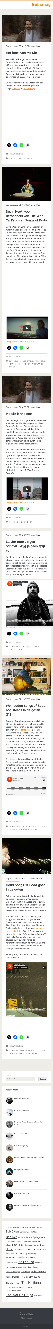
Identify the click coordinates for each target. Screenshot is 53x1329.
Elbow (8, 1245)
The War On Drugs (28, 829)
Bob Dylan (12, 1231)
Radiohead (32, 1267)
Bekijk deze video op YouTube (20, 341)
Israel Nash (19, 1249)
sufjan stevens (38, 1271)
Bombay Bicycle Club (28, 1232)
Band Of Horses (37, 1227)
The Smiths (20, 1288)
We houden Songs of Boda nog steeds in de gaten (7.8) (26, 676)
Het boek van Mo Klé (21, 53)
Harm (39, 878)
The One (16, 88)
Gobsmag (26, 1313)
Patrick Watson (21, 1267)
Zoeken (8, 1075)
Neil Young (26, 1262)
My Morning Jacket (11, 1262)
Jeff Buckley (21, 1253)
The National (31, 1283)
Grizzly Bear (41, 1245)
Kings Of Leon (11, 1257)
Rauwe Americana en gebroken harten (27, 1205)
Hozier (9, 1249)
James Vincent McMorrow (35, 1249)
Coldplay (19, 1241)
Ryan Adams (25, 1272)
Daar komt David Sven (22, 1193)
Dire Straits (32, 826)
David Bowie (36, 1241)
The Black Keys (30, 1276)
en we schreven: (22, 730)
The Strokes (28, 1288)
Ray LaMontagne (13, 1272)
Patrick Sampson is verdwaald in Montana (29, 1158)
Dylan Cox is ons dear (22, 1110)
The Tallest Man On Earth (13, 1290)
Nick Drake (10, 1267)
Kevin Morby (32, 1254)
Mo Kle (12, 158)
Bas (38, 46)
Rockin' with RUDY (20, 1134)
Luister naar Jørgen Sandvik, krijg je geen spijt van (25, 546)
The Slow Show (10, 1288)
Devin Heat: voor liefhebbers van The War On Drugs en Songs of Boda (26, 216)
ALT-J (7, 1227)
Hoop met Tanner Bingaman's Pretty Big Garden (28, 1123)
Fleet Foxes (18, 1245)
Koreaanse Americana (22, 1098)
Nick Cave (38, 1262)
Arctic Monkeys (25, 1227)
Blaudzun (14, 361)
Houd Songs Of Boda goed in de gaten (26, 856)
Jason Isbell (10, 1254)
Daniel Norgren (17, 647)
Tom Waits (38, 1295)
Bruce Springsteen (29, 361)
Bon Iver (11, 1237)
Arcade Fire (14, 1227)
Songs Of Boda (24, 158)
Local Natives (23, 1257)
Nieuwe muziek (16, 154)
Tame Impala (12, 1277)
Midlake (32, 1257)
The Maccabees (13, 1283)
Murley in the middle (21, 1169)
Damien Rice (27, 1241)
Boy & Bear (21, 1237)
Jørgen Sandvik (34, 647)
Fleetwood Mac (30, 1245)
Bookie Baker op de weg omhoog (26, 1181)
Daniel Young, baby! (21, 1146)
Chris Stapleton (10, 1241)
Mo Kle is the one (19, 414)
